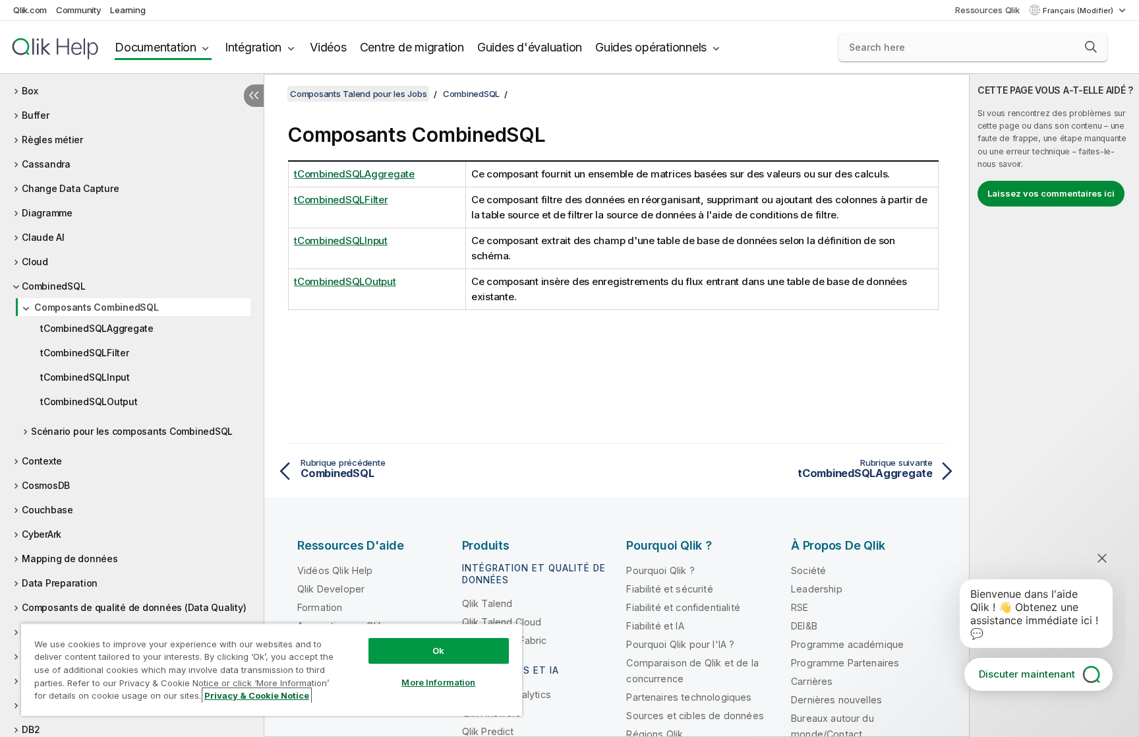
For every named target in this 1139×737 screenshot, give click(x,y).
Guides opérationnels (651, 47)
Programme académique (847, 644)
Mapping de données (70, 558)
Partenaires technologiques (688, 697)
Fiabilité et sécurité (669, 588)
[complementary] (1054, 405)
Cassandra (46, 164)
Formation (319, 607)
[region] (271, 669)
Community (79, 10)
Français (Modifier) (1079, 10)
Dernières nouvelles (836, 699)
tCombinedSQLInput (85, 377)
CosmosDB (46, 485)
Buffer (35, 115)
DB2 (31, 729)
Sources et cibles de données (694, 715)
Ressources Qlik (987, 10)
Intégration (253, 47)
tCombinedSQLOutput (89, 401)
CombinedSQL (53, 286)
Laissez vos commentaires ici (1051, 193)
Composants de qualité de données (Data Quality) (134, 607)
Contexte (42, 460)
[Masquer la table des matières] (254, 95)
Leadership (816, 588)
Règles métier (52, 139)
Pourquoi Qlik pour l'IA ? (680, 644)
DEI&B (804, 625)
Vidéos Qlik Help (335, 570)
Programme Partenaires (845, 662)
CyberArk (41, 534)
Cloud (35, 261)
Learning (127, 10)
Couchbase (47, 509)
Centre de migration (412, 47)
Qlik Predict (488, 731)
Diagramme (47, 212)
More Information (438, 682)
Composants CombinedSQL (96, 307)
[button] (1091, 46)
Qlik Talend (487, 603)
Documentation (155, 47)
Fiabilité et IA (655, 625)
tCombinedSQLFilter (84, 352)
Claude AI (43, 237)
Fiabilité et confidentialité (683, 607)
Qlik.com (30, 10)
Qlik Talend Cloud (502, 621)
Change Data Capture (70, 188)
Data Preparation (60, 583)
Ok (438, 650)
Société (808, 570)
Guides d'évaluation (529, 47)
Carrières (811, 681)
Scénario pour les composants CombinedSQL (132, 431)
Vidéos (328, 47)
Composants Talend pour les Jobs (358, 93)
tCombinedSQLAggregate (97, 328)
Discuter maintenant (1027, 674)
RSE (799, 607)
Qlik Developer (331, 588)
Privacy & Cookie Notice (256, 695)
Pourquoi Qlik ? (660, 570)
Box (30, 90)
